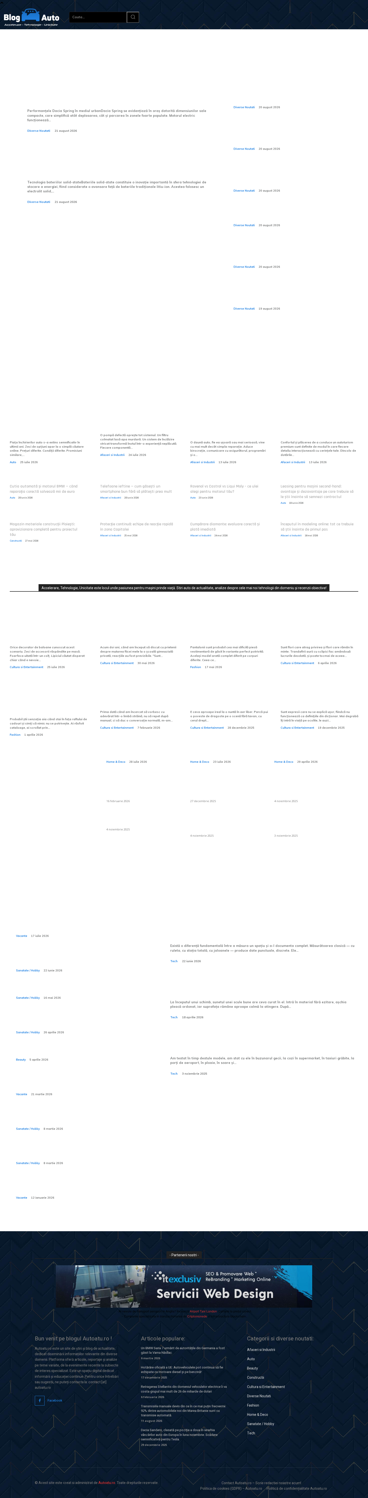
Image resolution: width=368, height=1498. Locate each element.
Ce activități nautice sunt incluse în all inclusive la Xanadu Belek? (77, 924)
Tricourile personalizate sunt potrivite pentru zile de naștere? (45, 704)
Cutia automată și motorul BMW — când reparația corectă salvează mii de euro (44, 489)
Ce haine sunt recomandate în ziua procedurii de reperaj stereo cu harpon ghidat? (76, 1021)
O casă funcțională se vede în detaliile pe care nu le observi (140, 744)
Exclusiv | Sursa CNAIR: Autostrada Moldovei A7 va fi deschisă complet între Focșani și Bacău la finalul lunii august (291, 92)
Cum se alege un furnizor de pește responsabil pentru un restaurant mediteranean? (222, 788)
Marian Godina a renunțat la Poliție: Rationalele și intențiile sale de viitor (292, 213)
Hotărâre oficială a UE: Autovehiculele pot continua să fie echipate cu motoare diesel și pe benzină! (182, 1369)
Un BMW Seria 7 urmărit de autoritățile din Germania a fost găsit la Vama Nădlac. (183, 1350)
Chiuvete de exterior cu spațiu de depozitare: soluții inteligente (140, 788)
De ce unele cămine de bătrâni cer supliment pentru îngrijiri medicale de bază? (80, 1152)
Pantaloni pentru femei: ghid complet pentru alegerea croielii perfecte (226, 632)
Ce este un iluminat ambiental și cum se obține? (140, 819)
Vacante (21, 936)
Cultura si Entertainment (26, 667)
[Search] (133, 17)
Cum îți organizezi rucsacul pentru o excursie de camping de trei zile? (75, 1082)
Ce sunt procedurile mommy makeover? (65, 1052)
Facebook (55, 1400)
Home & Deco (115, 762)
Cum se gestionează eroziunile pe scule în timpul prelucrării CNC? (264, 984)
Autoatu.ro (106, 1482)
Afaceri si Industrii (112, 455)
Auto (13, 462)
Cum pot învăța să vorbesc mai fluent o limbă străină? (138, 700)
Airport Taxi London (203, 1311)
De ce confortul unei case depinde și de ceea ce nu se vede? (225, 744)
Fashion (195, 667)
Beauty (21, 1059)
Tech (173, 961)
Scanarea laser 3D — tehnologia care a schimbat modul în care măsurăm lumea (262, 928)
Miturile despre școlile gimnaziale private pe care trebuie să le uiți (133, 632)
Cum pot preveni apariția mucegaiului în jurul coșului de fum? (225, 822)
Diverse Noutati (38, 131)
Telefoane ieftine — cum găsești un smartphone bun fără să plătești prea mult (136, 489)
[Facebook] (40, 1401)
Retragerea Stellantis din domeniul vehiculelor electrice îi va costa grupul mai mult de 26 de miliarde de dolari (184, 1389)
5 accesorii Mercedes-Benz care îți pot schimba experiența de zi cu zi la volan (318, 427)
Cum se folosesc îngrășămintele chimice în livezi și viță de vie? (304, 822)
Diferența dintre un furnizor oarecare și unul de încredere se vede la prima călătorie (48, 427)
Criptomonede (197, 1316)
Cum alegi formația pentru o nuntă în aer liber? (225, 700)
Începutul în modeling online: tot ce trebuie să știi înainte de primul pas (317, 527)
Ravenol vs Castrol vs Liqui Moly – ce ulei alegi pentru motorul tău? (224, 489)
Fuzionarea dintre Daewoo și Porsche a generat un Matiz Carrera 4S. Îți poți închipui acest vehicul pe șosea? (292, 294)
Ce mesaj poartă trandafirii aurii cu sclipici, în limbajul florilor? (315, 632)
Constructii (16, 540)
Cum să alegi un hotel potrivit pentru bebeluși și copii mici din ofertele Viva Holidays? (76, 1186)
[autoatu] (31, 17)
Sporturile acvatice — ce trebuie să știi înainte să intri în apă (75, 959)
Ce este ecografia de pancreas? (54, 990)
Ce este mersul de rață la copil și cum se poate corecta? (73, 1117)
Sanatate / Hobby (28, 970)
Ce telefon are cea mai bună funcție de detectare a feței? (244, 1040)
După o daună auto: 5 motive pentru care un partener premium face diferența (226, 427)
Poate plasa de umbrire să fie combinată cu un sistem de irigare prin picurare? (308, 788)
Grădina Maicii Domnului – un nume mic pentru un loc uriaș (317, 700)
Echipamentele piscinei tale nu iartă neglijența (137, 423)
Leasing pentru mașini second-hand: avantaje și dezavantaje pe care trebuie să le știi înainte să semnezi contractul (317, 492)
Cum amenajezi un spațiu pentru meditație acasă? (308, 744)
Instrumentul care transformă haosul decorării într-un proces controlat (48, 632)
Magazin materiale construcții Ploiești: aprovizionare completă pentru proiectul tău (43, 529)
